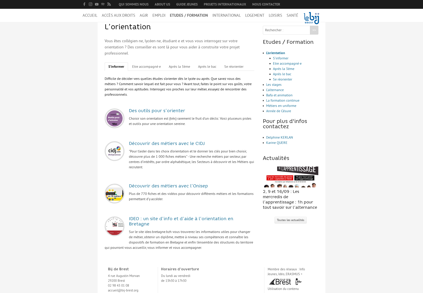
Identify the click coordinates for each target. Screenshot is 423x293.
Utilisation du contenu (283, 289)
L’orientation (275, 53)
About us (162, 4)
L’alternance (275, 90)
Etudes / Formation (189, 15)
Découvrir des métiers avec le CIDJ (167, 144)
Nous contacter (266, 4)
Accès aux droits (118, 15)
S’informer (116, 67)
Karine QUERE (277, 143)
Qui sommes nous (133, 4)
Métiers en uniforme (281, 106)
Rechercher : (274, 30)
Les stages (274, 85)
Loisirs (275, 15)
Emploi (158, 15)
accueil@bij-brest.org (123, 290)
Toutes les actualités (290, 220)
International (226, 15)
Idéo (281, 274)
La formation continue (282, 101)
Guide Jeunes (187, 4)
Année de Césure (278, 111)
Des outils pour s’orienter (157, 111)
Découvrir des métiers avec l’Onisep (168, 186)
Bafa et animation (279, 95)
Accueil (90, 15)
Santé (292, 15)
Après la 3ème (179, 67)
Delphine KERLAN (279, 137)
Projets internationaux (225, 4)
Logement (254, 15)
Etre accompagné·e (146, 67)
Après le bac (207, 67)
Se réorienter (233, 67)
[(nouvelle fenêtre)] (84, 4)
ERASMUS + (294, 274)
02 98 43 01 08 (118, 286)
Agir (144, 15)
